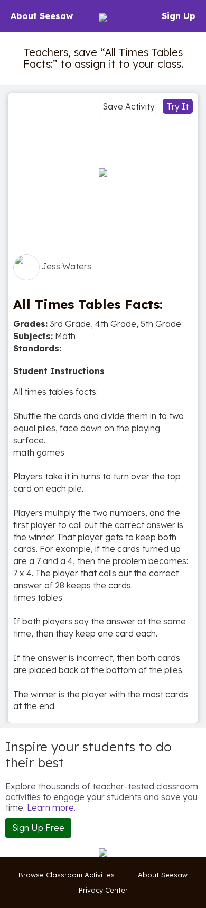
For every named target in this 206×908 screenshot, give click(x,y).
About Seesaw (42, 16)
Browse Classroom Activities (66, 874)
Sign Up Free (38, 827)
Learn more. (51, 807)
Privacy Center (103, 890)
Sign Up (178, 16)
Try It (178, 106)
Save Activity (128, 106)
